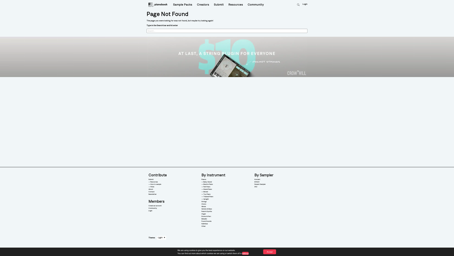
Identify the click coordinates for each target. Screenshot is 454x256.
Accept (270, 251)
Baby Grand (207, 182)
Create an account (155, 206)
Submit (219, 4)
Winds (203, 206)
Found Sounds (206, 221)
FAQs (152, 187)
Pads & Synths (206, 211)
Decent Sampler (260, 184)
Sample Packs (182, 4)
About (150, 189)
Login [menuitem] (305, 4)
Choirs (203, 204)
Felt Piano (206, 187)
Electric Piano (208, 184)
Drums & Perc (206, 216)
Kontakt (257, 179)
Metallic (204, 219)
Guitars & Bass (206, 209)
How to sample (155, 184)
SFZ (255, 187)
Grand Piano (207, 189)
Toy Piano (207, 194)
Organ (203, 214)
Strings (204, 201)
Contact (151, 192)
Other (203, 226)
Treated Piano (208, 196)
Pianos (203, 179)
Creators (203, 4)
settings (245, 253)
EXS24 (256, 182)
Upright (206, 199)
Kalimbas (204, 224)
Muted (205, 192)
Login (150, 211)
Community (256, 4)
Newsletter (152, 194)
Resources (235, 4)
